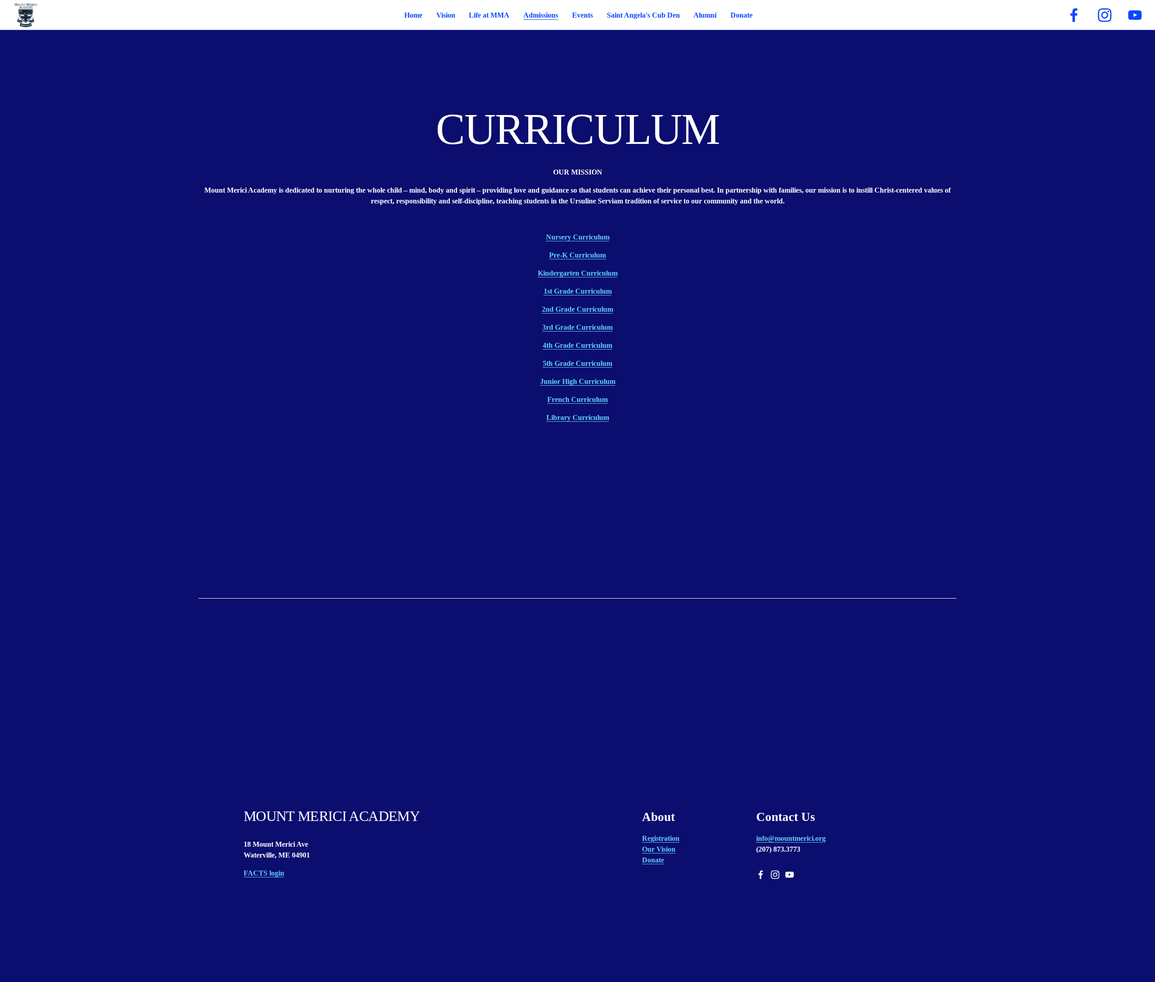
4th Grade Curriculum (577, 345)
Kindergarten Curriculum (578, 273)
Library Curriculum (577, 417)
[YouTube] (1135, 15)
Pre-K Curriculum (577, 255)
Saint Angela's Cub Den (643, 15)
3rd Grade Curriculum (577, 327)
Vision (445, 15)
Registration (660, 838)
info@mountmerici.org (791, 838)
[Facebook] (1074, 15)
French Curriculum (577, 399)
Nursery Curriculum (578, 237)
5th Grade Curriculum (577, 363)
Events (582, 15)
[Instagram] (1104, 15)
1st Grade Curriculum (578, 291)
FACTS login (264, 873)
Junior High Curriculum (577, 381)
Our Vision (658, 849)
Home (413, 15)
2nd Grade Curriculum (577, 309)
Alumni (704, 15)
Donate (741, 15)
